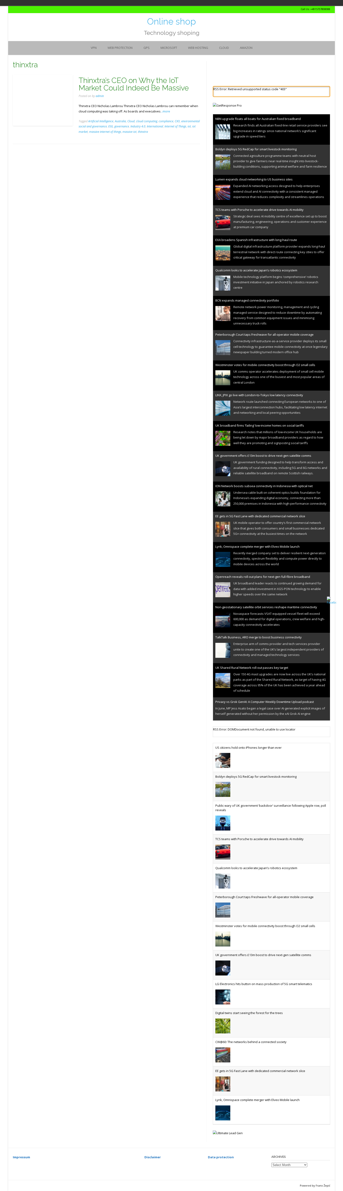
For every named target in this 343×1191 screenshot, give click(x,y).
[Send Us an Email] (14, 9)
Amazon (246, 48)
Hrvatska (69, 3)
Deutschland (62, 3)
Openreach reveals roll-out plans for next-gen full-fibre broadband (262, 577)
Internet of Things (175, 126)
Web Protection (120, 48)
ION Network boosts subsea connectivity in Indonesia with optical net (264, 486)
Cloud (224, 48)
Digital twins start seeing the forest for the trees (249, 1013)
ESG (110, 126)
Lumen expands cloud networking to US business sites (254, 179)
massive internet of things (105, 132)
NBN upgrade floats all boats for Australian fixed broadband (258, 119)
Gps (147, 48)
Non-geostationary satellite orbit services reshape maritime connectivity (266, 607)
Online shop (171, 21)
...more (165, 111)
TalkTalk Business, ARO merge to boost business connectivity (258, 637)
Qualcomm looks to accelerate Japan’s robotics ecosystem (256, 270)
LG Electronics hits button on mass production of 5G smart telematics (263, 984)
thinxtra (143, 132)
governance (121, 126)
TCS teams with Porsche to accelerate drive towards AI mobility (259, 210)
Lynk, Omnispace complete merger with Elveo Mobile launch (257, 546)
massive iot (129, 132)
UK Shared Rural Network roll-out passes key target (251, 668)
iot (189, 126)
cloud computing (146, 121)
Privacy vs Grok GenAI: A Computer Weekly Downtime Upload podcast (264, 702)
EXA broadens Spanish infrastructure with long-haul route (256, 240)
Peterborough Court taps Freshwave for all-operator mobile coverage (264, 334)
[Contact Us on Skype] (18, 9)
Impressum (21, 1157)
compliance (166, 121)
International (155, 126)
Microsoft (169, 48)
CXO (177, 121)
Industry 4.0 (137, 126)
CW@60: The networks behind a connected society (251, 1042)
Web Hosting (198, 48)
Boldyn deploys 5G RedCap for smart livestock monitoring (256, 149)
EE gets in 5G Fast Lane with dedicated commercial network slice (260, 516)
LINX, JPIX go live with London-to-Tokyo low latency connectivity (259, 395)
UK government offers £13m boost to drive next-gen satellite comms (263, 455)
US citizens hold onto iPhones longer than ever (248, 747)
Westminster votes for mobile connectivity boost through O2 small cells (265, 365)
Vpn (94, 48)
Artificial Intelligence (100, 121)
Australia (120, 121)
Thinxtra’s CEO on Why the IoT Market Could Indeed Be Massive (134, 84)
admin (100, 96)
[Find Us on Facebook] (22, 9)
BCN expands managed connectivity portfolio (247, 300)
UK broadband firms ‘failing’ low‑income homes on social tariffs (259, 425)
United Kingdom (75, 3)
